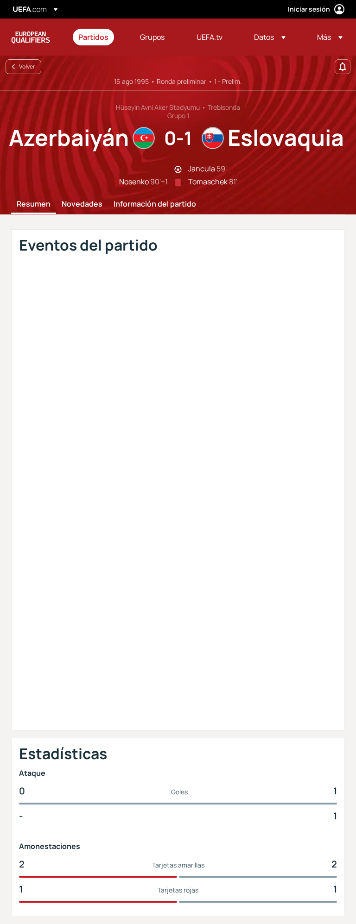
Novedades (82, 204)
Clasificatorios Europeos (30, 37)
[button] (270, 37)
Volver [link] (27, 66)
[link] (93, 37)
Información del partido (155, 204)
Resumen (34, 204)
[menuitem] (97, 37)
